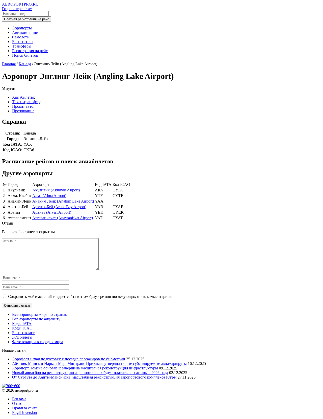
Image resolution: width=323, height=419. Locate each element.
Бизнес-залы (22, 41)
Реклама (19, 399)
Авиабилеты (23, 97)
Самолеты (21, 37)
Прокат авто (22, 106)
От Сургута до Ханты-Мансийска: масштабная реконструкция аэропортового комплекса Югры (94, 377)
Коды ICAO (22, 328)
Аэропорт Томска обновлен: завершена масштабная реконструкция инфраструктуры (85, 368)
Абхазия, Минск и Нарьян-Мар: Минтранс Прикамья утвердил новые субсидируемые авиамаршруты (99, 363)
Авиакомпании (25, 32)
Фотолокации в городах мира (37, 342)
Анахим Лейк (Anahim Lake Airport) (63, 201)
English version (24, 412)
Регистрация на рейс (30, 51)
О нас (17, 403)
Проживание (23, 111)
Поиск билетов (25, 55)
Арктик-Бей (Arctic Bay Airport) (59, 207)
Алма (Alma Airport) (49, 195)
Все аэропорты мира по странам (40, 314)
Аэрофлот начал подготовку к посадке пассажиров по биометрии (68, 359)
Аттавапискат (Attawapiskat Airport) (62, 218)
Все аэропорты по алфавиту (36, 319)
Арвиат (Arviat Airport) (51, 212)
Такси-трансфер (26, 102)
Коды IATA (22, 323)
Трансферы (21, 46)
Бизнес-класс (23, 332)
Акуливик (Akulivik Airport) (56, 190)
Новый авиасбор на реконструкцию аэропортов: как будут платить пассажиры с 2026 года (90, 372)
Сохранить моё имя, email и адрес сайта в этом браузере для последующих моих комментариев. (90, 296)
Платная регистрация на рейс (26, 19)
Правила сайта (24, 408)
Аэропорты (22, 28)
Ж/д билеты (22, 337)
